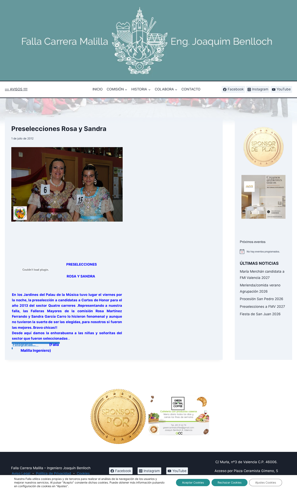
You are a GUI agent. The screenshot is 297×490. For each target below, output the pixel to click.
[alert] (263, 251)
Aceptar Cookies (193, 482)
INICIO (98, 89)
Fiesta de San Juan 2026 (260, 314)
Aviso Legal (21, 473)
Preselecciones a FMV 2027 (262, 307)
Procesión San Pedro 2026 (261, 299)
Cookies (83, 473)
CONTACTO (190, 89)
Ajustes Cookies (265, 482)
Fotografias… (24, 344)
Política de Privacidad (53, 473)
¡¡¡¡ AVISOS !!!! (16, 89)
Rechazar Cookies (229, 482)
